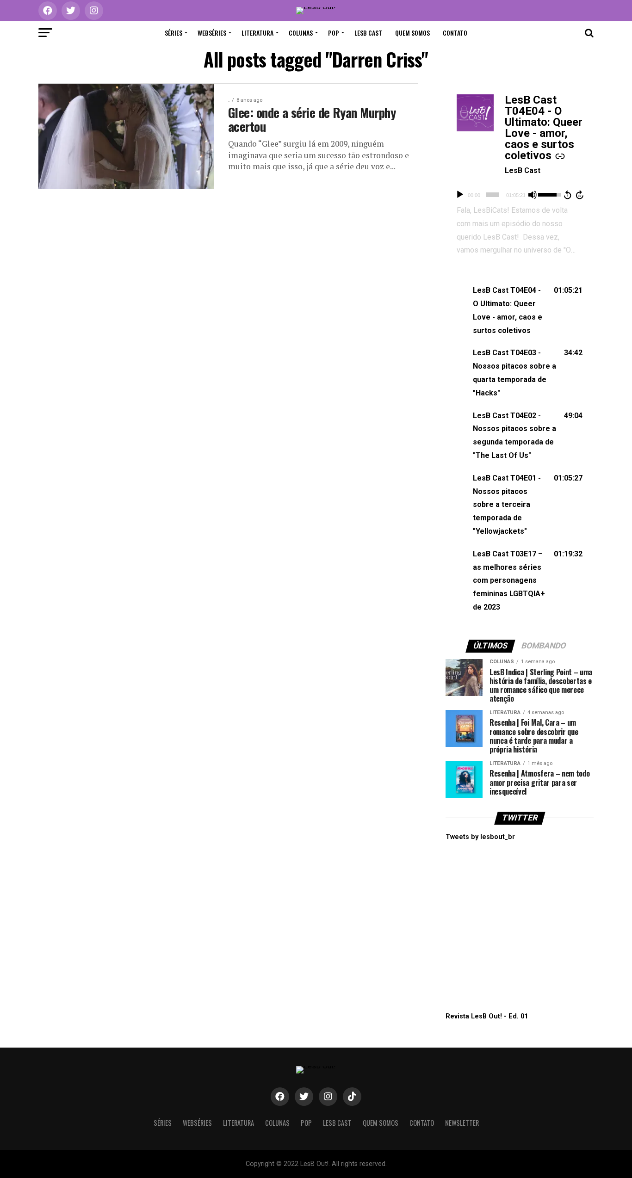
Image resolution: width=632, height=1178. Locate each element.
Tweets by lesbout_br (480, 837)
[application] (520, 194)
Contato (455, 32)
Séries (173, 32)
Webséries (212, 32)
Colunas (301, 32)
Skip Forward (580, 194)
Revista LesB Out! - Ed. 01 (487, 1016)
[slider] (492, 194)
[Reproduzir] (460, 194)
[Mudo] (532, 194)
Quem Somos (412, 32)
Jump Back (567, 194)
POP (333, 32)
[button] (520, 310)
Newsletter (462, 1123)
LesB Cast (368, 32)
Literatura (257, 32)
